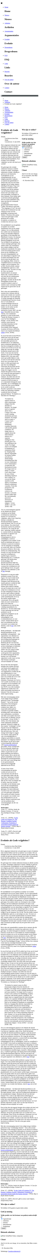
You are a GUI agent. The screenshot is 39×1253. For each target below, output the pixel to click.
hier (2, 312)
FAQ (6, 55)
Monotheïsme (28, 153)
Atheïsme (27, 150)
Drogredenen (8, 47)
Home (6, 7)
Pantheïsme (27, 155)
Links (6, 63)
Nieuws (7, 15)
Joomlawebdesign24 (14, 1251)
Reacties (7, 71)
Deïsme (26, 151)
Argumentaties (9, 31)
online (3, 332)
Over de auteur (9, 79)
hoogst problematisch (10, 745)
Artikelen (7, 23)
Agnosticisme (28, 148)
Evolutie (7, 39)
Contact (7, 88)
